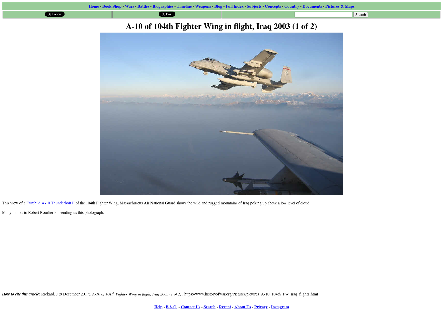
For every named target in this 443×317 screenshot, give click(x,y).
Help (158, 307)
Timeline (184, 6)
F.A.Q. (171, 307)
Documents (312, 6)
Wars (129, 6)
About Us (242, 307)
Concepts (273, 6)
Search (210, 307)
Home (94, 6)
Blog (218, 6)
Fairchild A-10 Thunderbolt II (50, 202)
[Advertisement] (221, 255)
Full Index (235, 6)
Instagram (280, 307)
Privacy (261, 307)
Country (291, 6)
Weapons (203, 6)
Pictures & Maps (340, 6)
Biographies (163, 6)
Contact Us (190, 307)
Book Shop (112, 6)
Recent (225, 307)
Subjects (254, 6)
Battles (143, 6)
